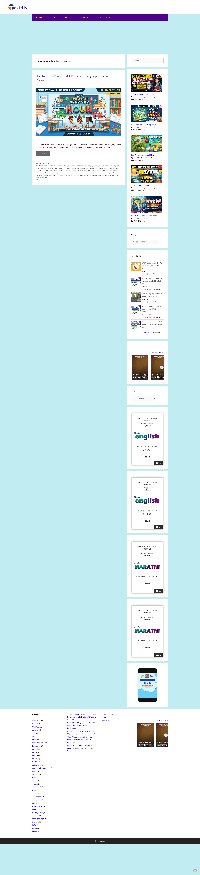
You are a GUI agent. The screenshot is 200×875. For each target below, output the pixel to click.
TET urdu (35, 800)
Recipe (34, 778)
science (35, 784)
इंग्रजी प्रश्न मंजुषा (44, 163)
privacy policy (107, 714)
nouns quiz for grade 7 (64, 175)
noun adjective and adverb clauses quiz (54, 168)
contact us (106, 721)
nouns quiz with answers (78, 175)
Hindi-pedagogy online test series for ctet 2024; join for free (152, 324)
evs (33, 736)
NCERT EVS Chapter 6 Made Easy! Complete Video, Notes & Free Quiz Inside (80, 748)
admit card (36, 720)
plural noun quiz (91, 175)
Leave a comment (44, 180)
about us (105, 717)
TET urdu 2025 (104, 17)
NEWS (34, 762)
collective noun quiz (76, 166)
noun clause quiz (71, 168)
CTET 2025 (52, 17)
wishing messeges (39, 812)
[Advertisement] (100, 36)
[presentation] (140, 700)
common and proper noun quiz (91, 166)
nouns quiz (83, 173)
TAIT (34, 793)
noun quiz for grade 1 (65, 171)
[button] (147, 685)
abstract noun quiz (64, 166)
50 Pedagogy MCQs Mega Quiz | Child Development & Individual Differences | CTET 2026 (82, 717)
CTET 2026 (36, 724)
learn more (43, 154)
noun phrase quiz (81, 168)
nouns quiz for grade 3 (93, 173)
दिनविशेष (35, 822)
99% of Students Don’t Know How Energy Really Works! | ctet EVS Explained (79, 740)
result (34, 781)
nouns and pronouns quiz (71, 173)
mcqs (34, 755)
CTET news (36, 727)
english (35, 733)
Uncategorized (37, 806)
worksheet (36, 816)
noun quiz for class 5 (109, 168)
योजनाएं (34, 828)
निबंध (34, 825)
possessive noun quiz (102, 175)
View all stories (158, 353)
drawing (35, 730)
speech (34, 790)
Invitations (36, 746)
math (34, 752)
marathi (35, 749)
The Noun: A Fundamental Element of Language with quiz (73, 76)
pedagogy (36, 765)
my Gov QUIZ (37, 759)
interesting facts (38, 743)
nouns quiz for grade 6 (50, 175)
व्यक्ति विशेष (36, 831)
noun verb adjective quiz (56, 173)
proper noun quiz (114, 175)
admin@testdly (148, 274)
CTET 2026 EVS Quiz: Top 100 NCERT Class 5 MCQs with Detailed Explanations (81, 725)
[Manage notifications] (195, 870)
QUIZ (67, 17)
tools (34, 803)
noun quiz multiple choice (79, 171)
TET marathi (36, 797)
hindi (34, 740)
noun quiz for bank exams (94, 168)
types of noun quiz (41, 178)
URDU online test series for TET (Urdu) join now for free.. (152, 266)
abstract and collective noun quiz (48, 166)
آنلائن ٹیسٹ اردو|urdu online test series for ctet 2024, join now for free (152, 309)
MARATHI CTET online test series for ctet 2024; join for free (152, 281)
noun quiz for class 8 (52, 171)
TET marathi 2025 (82, 17)
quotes (34, 774)
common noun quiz (106, 166)
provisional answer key (40, 768)
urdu (34, 809)
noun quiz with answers (104, 171)
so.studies (36, 787)
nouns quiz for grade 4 (107, 173)
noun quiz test (92, 171)
